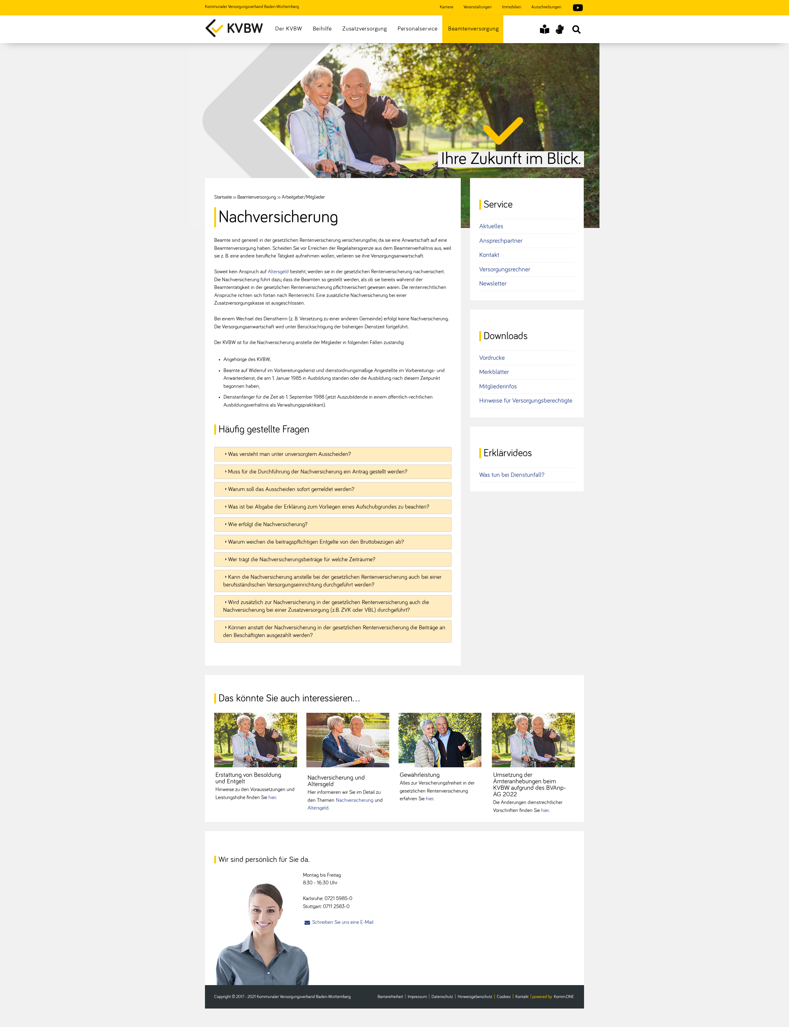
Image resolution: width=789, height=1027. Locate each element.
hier (272, 797)
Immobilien (511, 7)
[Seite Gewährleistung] (440, 740)
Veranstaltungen (478, 7)
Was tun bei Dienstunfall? (512, 475)
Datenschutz (442, 997)
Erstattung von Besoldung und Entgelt (248, 778)
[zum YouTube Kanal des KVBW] (575, 8)
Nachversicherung (354, 800)
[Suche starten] (576, 29)
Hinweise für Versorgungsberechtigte (525, 400)
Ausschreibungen (546, 7)
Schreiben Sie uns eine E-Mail (343, 922)
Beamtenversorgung (473, 29)
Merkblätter (494, 372)
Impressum (417, 997)
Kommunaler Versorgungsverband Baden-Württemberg (252, 7)
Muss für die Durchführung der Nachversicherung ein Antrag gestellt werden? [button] (317, 472)
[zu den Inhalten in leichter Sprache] (544, 29)
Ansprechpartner (500, 240)
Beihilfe (322, 29)
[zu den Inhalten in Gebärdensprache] (559, 29)
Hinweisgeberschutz (475, 997)
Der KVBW (288, 29)
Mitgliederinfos (498, 386)
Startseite (223, 197)
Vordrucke (492, 358)
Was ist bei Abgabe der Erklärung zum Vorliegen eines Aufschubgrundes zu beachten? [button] (328, 507)
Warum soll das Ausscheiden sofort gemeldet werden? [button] (291, 489)
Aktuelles (491, 226)
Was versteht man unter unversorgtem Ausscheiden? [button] (289, 454)
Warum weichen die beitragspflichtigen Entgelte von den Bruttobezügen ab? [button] (316, 542)
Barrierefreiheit (390, 997)
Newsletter (492, 283)
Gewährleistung (419, 775)
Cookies (504, 997)
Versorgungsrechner (504, 269)
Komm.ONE (564, 997)
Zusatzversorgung (364, 29)
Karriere (446, 7)
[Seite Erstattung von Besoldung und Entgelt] (255, 740)
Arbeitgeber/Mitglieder (303, 197)
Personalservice (418, 29)
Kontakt (489, 255)
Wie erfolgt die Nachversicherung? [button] (268, 524)
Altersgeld (279, 271)
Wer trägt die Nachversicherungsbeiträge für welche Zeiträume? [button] (301, 559)
